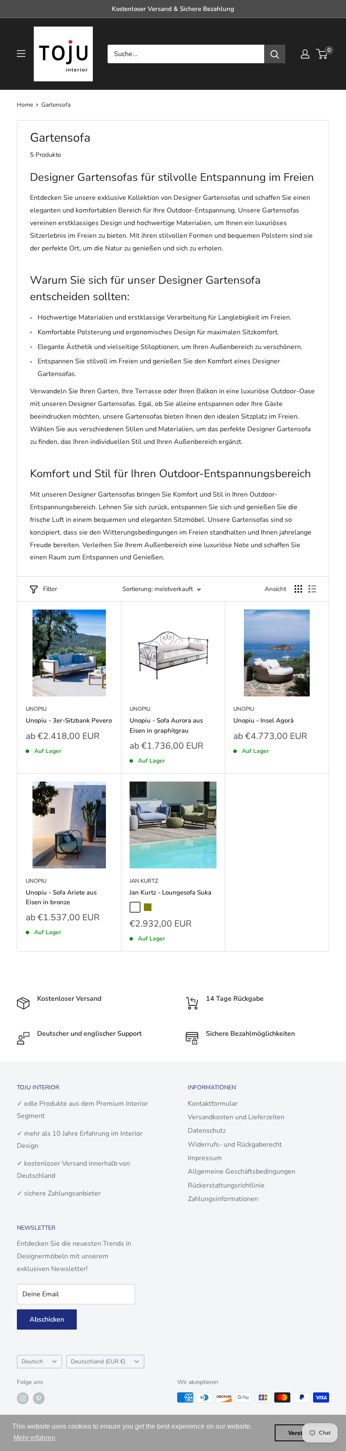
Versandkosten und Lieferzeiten (236, 1117)
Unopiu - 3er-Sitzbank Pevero (69, 720)
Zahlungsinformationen (223, 1199)
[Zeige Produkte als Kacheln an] (298, 589)
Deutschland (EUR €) (98, 1361)
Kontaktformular (213, 1103)
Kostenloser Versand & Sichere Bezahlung (173, 9)
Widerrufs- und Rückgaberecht (235, 1144)
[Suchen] (274, 54)
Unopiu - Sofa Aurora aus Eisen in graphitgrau (166, 725)
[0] (322, 54)
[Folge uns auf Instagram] (23, 1398)
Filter (50, 589)
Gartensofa (55, 105)
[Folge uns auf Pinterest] (39, 1398)
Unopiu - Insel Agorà (263, 720)
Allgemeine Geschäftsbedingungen (241, 1171)
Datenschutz (207, 1130)
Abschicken (47, 1319)
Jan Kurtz (144, 881)
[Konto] (305, 54)
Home (25, 105)
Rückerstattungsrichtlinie (226, 1185)
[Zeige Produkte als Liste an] (312, 589)
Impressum (205, 1158)
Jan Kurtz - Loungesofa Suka (170, 892)
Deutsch (32, 1361)
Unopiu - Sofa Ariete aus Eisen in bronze (61, 897)
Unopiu (36, 709)
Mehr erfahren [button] (34, 1437)
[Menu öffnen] (21, 53)
